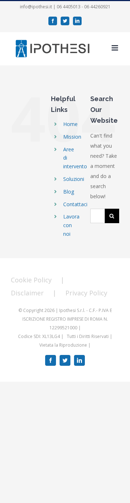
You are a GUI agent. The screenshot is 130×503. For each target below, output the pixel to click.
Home (70, 124)
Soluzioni (73, 178)
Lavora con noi (71, 225)
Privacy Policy (86, 293)
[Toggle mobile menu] (115, 48)
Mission (72, 136)
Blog (68, 191)
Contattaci (75, 204)
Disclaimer (27, 293)
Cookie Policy (31, 280)
